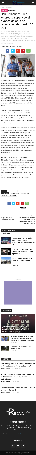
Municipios (4, 10)
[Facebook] (13, 446)
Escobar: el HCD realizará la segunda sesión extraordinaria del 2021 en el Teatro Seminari (27, 221)
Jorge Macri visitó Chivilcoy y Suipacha (7, 219)
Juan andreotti (25, 193)
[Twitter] (18, 446)
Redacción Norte (8, 46)
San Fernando (12, 10)
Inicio (2, 7)
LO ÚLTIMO (4, 242)
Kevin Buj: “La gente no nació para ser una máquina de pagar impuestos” (23, 251)
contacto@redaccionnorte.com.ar (22, 434)
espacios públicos (14, 193)
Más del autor (6, 233)
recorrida (4, 195)
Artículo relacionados (8, 230)
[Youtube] (23, 446)
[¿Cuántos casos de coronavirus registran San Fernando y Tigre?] (18, 323)
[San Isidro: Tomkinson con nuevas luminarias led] (5, 349)
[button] (33, 2)
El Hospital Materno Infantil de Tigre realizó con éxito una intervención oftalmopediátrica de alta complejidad (23, 338)
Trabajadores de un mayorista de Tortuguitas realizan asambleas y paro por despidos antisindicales (17, 377)
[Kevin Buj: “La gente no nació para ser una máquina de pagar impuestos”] (6, 251)
